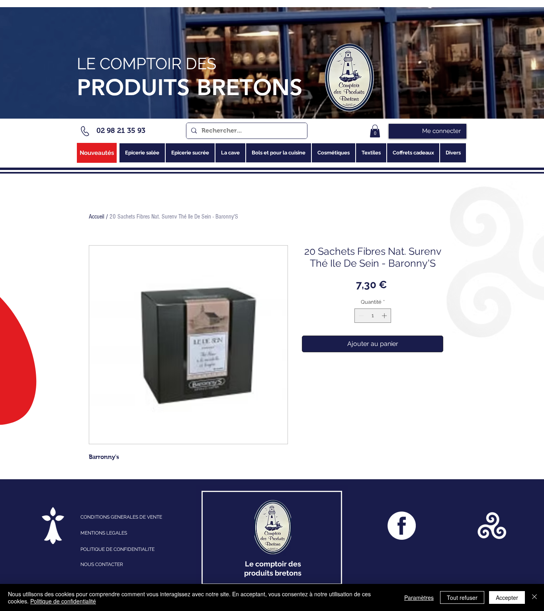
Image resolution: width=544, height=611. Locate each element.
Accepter (507, 597)
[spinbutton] (372, 315)
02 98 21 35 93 (120, 131)
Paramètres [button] (419, 597)
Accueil (96, 216)
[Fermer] (534, 597)
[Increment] (385, 315)
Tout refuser (462, 597)
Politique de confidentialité (63, 601)
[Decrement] (360, 315)
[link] (375, 131)
